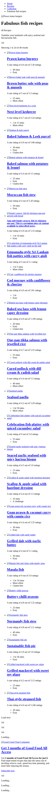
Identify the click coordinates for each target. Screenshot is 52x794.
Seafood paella (17, 397)
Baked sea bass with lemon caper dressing (26, 311)
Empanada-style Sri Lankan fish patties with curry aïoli (28, 254)
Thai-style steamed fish (24, 699)
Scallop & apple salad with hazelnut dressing (26, 486)
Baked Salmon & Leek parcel (29, 136)
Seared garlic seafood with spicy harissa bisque (26, 457)
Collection (11, 8)
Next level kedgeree (21, 112)
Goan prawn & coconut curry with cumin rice (29, 514)
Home (10, 3)
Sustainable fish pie (21, 646)
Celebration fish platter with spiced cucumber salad (28, 426)
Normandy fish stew (21, 621)
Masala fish (15, 569)
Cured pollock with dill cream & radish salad (24, 370)
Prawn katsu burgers (22, 59)
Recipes (10, 6)
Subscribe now (8, 770)
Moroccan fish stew (21, 195)
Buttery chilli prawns (22, 596)
